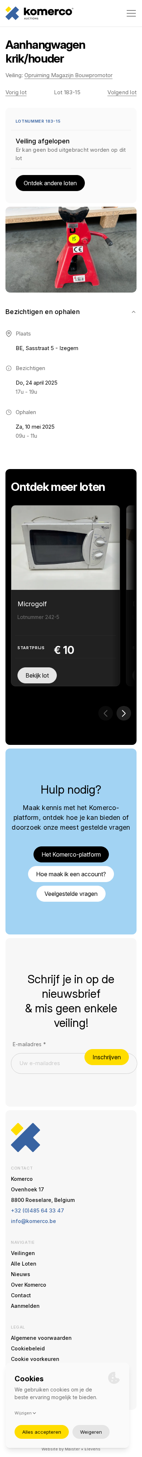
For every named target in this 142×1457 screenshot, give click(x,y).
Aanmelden (25, 1306)
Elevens (92, 1449)
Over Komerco (28, 1285)
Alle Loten (23, 1264)
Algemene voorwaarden (41, 1338)
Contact (21, 1295)
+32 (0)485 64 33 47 (37, 1210)
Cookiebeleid (28, 1348)
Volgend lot (122, 92)
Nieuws (20, 1274)
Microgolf (32, 604)
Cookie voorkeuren (35, 1359)
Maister (72, 1449)
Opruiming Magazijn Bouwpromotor (68, 75)
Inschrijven (106, 1057)
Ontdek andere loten (50, 183)
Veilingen (23, 1253)
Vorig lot (16, 92)
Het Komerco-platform (71, 854)
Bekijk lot (37, 675)
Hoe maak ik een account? (71, 874)
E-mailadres (29, 1044)
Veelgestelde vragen (71, 893)
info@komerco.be (33, 1221)
